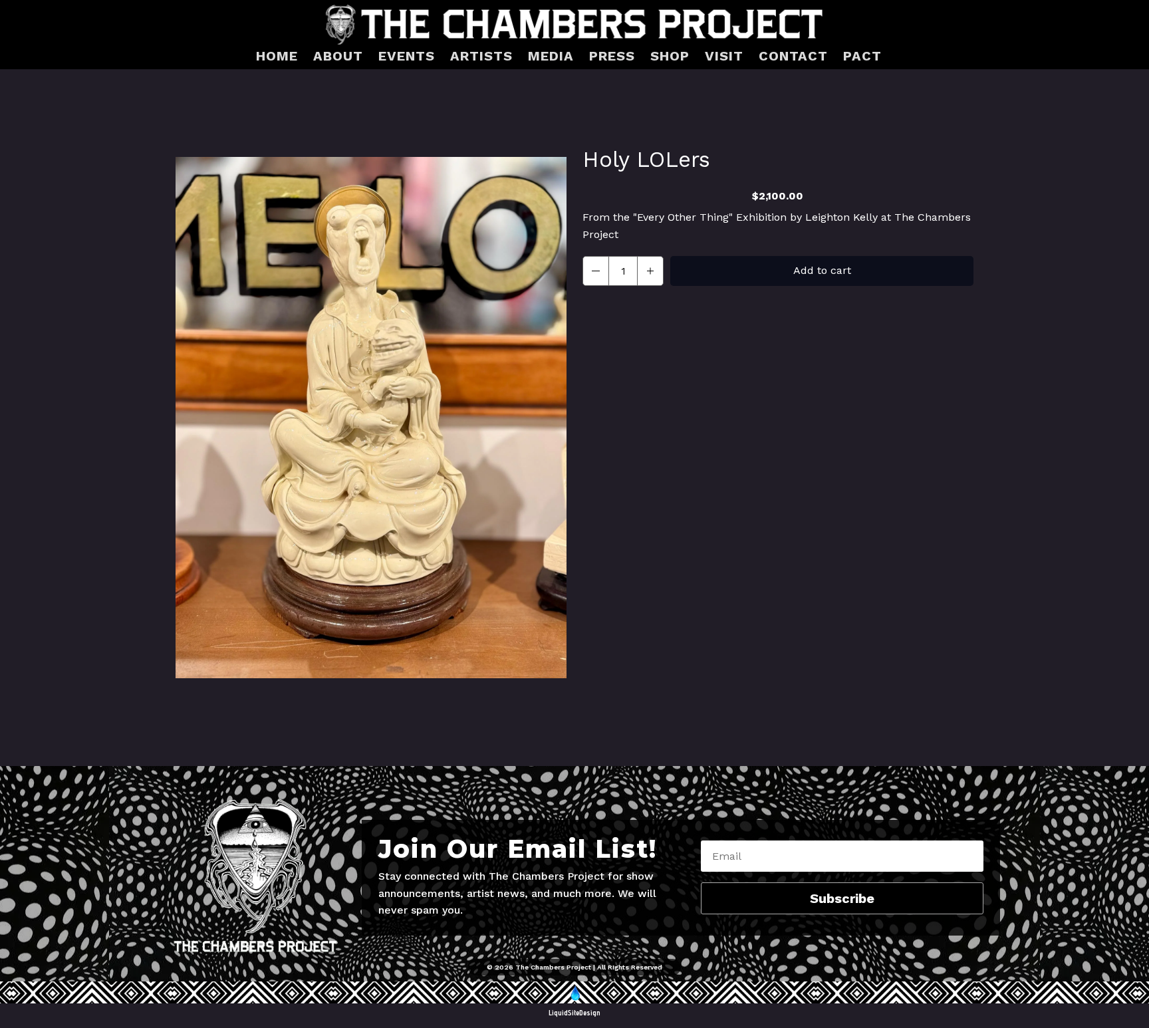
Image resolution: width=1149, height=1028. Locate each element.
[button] (595, 271)
